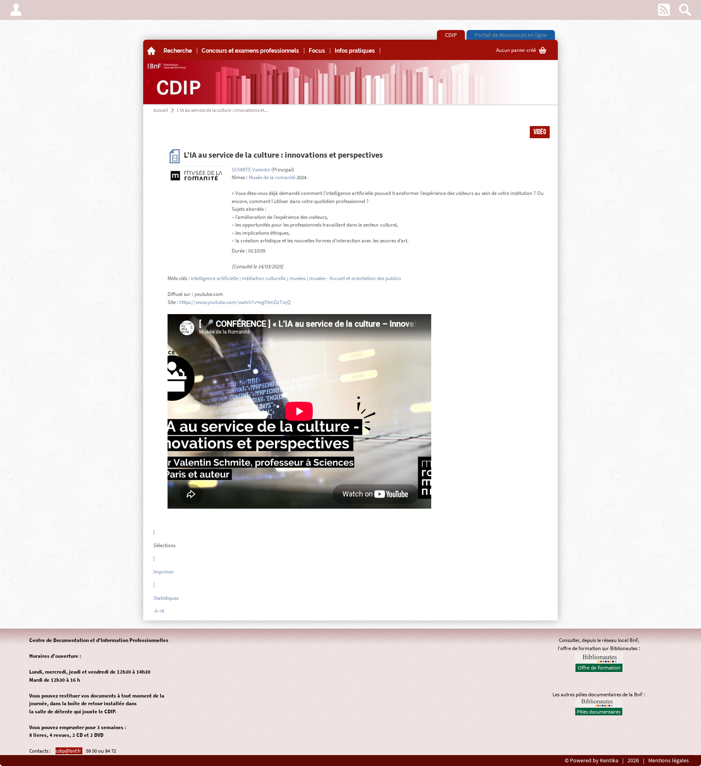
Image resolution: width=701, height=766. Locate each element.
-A (155, 611)
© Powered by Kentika (591, 760)
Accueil (160, 110)
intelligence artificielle (214, 278)
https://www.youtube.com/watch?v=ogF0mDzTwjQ (235, 302)
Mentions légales (668, 760)
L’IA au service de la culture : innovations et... (222, 110)
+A (161, 611)
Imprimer (163, 571)
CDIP (451, 35)
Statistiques (165, 598)
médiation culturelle (264, 278)
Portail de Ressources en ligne (511, 35)
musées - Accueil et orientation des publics (355, 278)
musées (297, 278)
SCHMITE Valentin (251, 169)
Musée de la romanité (272, 177)
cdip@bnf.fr (69, 750)
